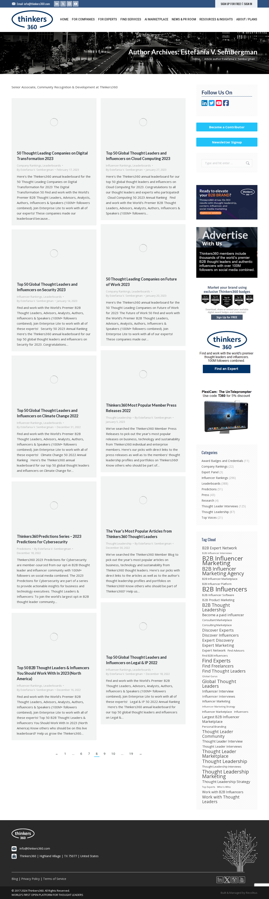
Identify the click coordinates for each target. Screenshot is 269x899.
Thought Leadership (119, 417)
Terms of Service (54, 879)
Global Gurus (209, 676)
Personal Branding (214, 726)
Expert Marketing (218, 645)
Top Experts (208, 786)
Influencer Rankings (118, 165)
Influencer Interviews (218, 696)
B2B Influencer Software (218, 595)
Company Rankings (29, 165)
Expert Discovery (218, 640)
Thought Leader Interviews (220, 506)
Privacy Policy (30, 879)
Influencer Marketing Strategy (218, 706)
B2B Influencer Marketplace (219, 579)
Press (205, 495)
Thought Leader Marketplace (219, 753)
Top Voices (209, 518)
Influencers (241, 712)
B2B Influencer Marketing (222, 560)
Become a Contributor (227, 127)
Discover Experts (218, 630)
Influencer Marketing (216, 701)
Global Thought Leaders (219, 683)
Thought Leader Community (217, 734)
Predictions (24, 549)
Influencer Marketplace (217, 712)
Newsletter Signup (227, 142)
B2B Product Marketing (218, 600)
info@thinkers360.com (37, 4)
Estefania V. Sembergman (219, 52)
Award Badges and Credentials (222, 461)
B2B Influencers (224, 589)
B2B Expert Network (219, 548)
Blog (15, 879)
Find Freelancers (218, 666)
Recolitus (251, 893)
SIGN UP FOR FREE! (231, 4)
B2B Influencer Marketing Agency (223, 571)
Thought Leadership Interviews (221, 766)
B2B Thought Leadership (216, 607)
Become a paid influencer (223, 615)
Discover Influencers (220, 635)
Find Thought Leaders (224, 671)
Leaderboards (52, 165)
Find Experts (216, 660)
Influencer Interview (217, 691)
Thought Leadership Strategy (226, 781)
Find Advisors (236, 650)
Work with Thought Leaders (221, 799)
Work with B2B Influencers (222, 792)
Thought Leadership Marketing (225, 774)
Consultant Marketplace (217, 620)
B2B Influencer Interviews (217, 553)
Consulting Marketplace (217, 625)
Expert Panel (210, 472)
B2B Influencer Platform (217, 584)
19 (131, 753)
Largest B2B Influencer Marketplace (220, 719)
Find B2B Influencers (215, 655)
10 (113, 753)
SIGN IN (248, 4)
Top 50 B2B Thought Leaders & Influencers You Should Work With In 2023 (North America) (53, 673)
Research (208, 500)
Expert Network (213, 650)
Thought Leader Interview (222, 741)
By (35, 170)
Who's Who (224, 786)
